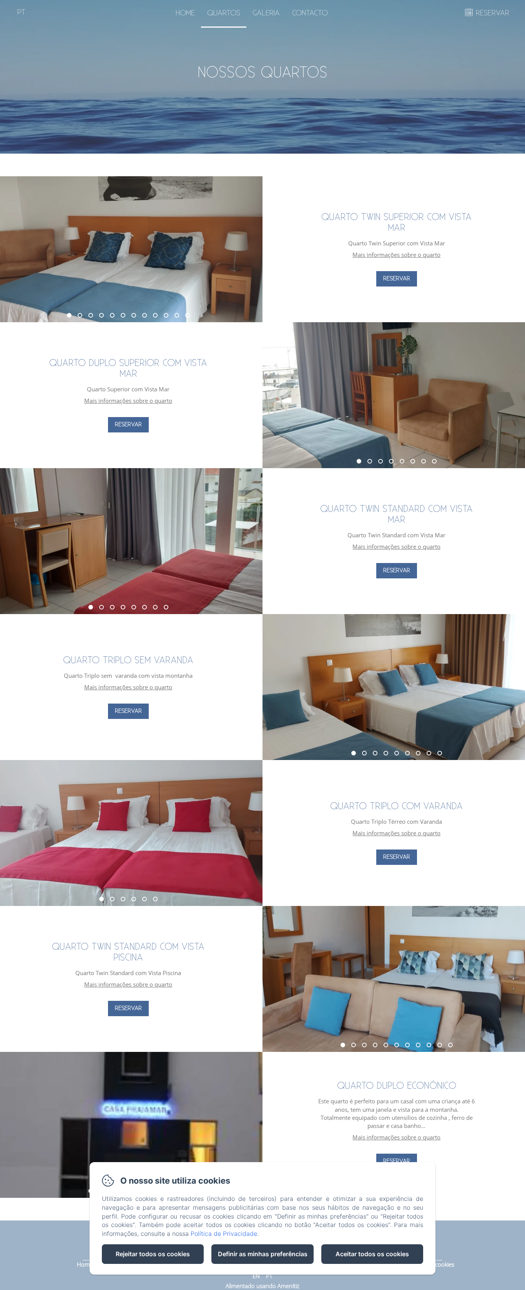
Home (185, 13)
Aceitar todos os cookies (372, 1254)
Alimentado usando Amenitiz (262, 1286)
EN (256, 1276)
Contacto (310, 13)
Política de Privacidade (224, 1233)
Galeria (266, 13)
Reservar (396, 278)
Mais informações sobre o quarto (396, 254)
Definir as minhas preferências (262, 1254)
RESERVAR (492, 13)
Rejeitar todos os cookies (153, 1254)
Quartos (223, 13)
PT (269, 1276)
